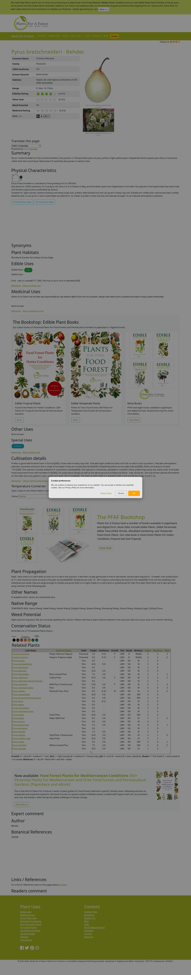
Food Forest (17, 446)
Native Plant (54, 35)
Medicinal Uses (27, 915)
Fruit (28, 270)
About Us (88, 936)
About (65, 35)
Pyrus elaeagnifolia (21, 694)
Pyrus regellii (18, 742)
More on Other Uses (31, 452)
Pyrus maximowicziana (22, 711)
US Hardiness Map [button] (44, 202)
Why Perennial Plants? (31, 924)
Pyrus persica (18, 721)
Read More (21, 804)
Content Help (90, 911)
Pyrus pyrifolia (18, 735)
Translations (26, 940)
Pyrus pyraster (18, 732)
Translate (32, 148)
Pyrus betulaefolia (20, 674)
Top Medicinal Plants (30, 930)
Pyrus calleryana (20, 678)
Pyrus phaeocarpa (20, 725)
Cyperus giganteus (20, 654)
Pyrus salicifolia (19, 745)
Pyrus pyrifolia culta (21, 738)
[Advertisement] (167, 100)
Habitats (24, 936)
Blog (106, 35)
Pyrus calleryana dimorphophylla (27, 681)
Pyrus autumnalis (20, 667)
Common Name (63, 650)
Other (167, 650)
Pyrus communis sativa (22, 688)
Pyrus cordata (18, 691)
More (19, 420)
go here (63, 884)
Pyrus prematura (19, 728)
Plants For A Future (22, 36)
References (16, 285)
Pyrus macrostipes (20, 708)
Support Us (89, 918)
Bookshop (89, 915)
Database (42, 35)
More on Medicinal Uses (33, 311)
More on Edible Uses (32, 285)
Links (86, 924)
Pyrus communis (19, 684)
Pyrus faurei (17, 701)
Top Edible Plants (28, 927)
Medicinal (157, 650)
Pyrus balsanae (19, 671)
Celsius (14, 496)
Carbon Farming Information (35, 481)
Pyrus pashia (18, 718)
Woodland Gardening (30, 921)
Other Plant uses (28, 918)
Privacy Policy (106, 493)
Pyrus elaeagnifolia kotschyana (26, 698)
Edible (148, 650)
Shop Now (134, 420)
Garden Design (27, 933)
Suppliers (96, 35)
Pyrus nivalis (18, 715)
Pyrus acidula (18, 661)
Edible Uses (25, 911)
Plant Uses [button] (76, 35)
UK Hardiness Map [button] (22, 202)
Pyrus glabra (18, 705)
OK (134, 493)
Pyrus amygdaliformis (22, 664)
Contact (88, 933)
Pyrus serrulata (19, 749)
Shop (87, 35)
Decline (121, 493)
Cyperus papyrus (20, 657)
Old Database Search (94, 927)
